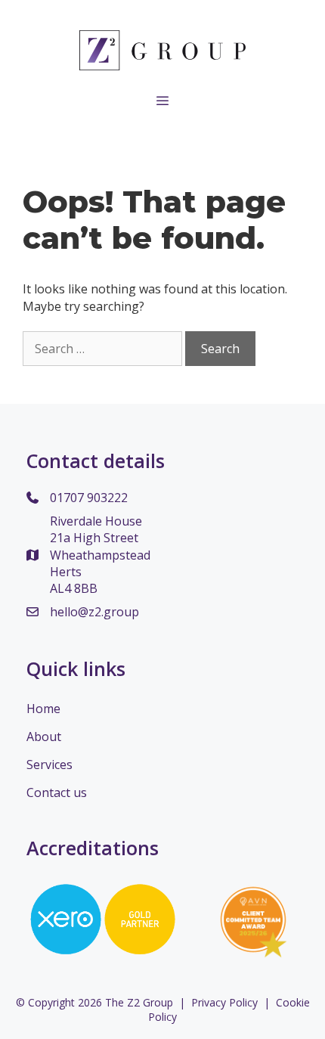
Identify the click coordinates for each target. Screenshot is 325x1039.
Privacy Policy (224, 1002)
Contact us (56, 792)
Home (43, 708)
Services (49, 764)
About (43, 736)
